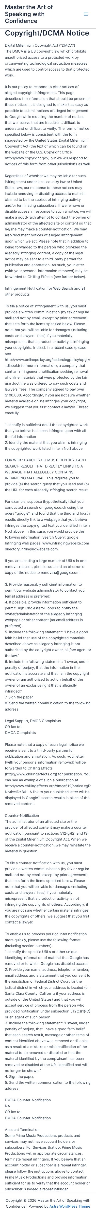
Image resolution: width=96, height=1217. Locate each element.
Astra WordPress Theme (69, 1206)
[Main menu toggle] (86, 14)
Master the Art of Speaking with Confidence (29, 14)
